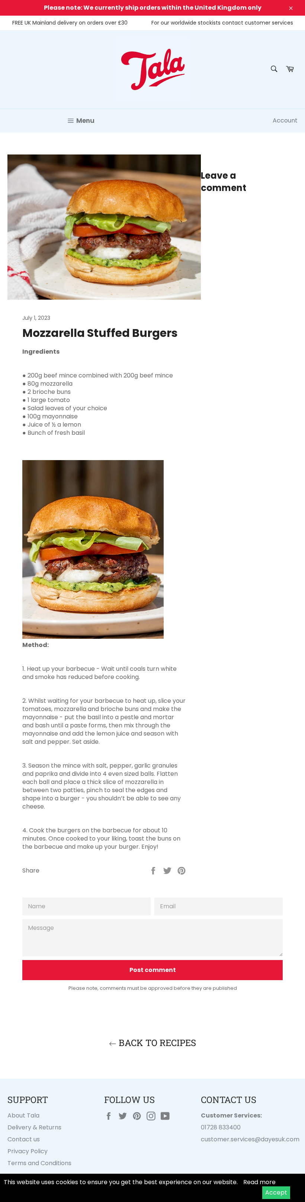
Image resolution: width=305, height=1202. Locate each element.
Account (285, 120)
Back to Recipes (156, 1043)
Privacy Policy (27, 1151)
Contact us (23, 1139)
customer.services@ (231, 1139)
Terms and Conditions (39, 1163)
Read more (259, 1182)
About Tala (23, 1115)
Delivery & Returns (34, 1127)
